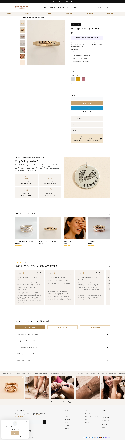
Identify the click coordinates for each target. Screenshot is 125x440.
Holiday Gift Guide (89, 414)
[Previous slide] (107, 213)
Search (103, 427)
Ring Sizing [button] (76, 125)
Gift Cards (87, 419)
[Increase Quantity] (101, 98)
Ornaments (67, 419)
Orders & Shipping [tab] (62, 326)
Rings (66, 414)
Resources (75, 7)
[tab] (87, 71)
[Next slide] (109, 213)
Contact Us (104, 424)
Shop (44, 7)
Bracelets (67, 422)
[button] (99, 7)
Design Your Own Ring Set (91, 416)
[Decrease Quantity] (72, 98)
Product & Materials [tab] (30, 326)
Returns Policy (105, 417)
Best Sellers (52, 7)
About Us (104, 431)
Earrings (67, 425)
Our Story (68, 7)
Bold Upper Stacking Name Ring (36, 17)
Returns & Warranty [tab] (95, 326)
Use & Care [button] (76, 131)
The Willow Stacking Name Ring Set (24, 240)
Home (24, 17)
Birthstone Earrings (68, 240)
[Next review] (101, 138)
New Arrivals (61, 7)
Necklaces (67, 416)
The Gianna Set (92, 240)
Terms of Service (106, 420)
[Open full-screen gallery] (46, 42)
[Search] (105, 7)
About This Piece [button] (77, 119)
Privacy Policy (105, 414)
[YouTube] (30, 431)
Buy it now (87, 108)
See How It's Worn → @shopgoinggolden (62, 401)
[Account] (107, 7)
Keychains (67, 428)
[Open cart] (109, 7)
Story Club (87, 422)
